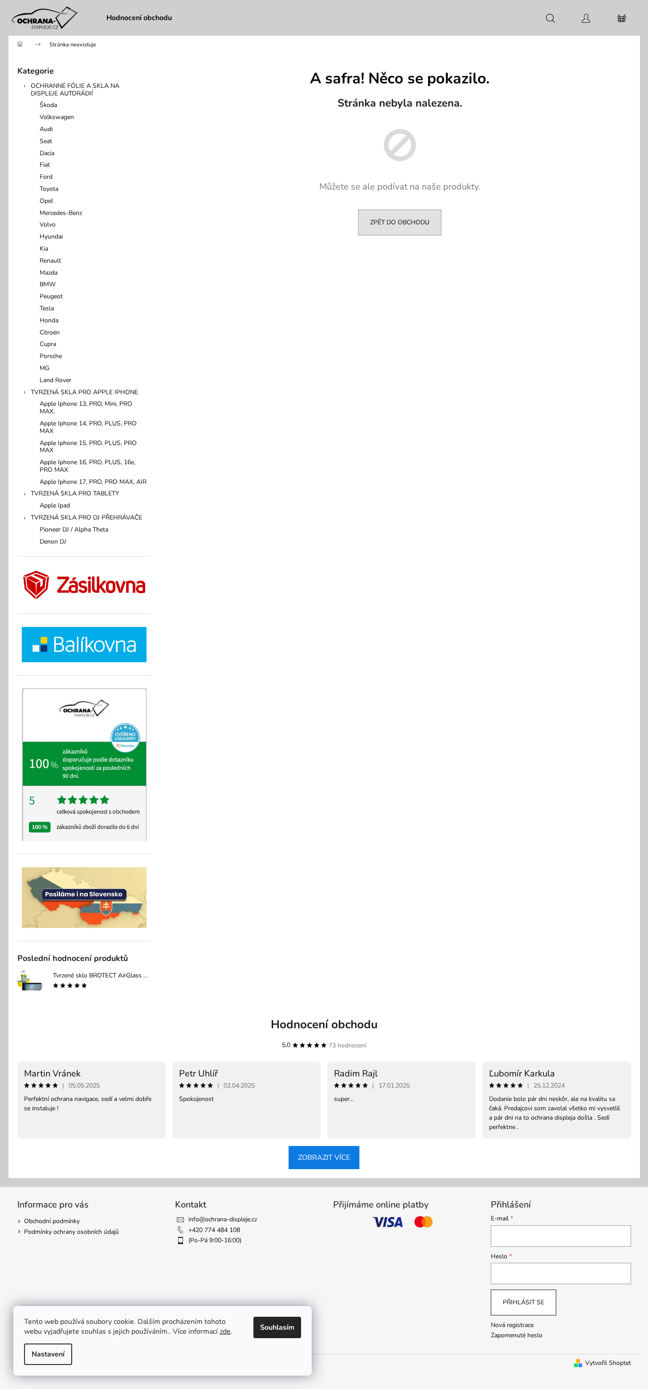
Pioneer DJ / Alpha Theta (74, 529)
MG (44, 368)
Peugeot (51, 296)
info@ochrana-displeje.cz (222, 1219)
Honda (49, 320)
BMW (48, 284)
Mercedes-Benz (61, 213)
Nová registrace (512, 1325)
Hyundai (51, 236)
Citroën (50, 332)
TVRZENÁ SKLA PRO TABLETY (75, 493)
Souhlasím (277, 1327)
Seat (46, 141)
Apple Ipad (55, 505)
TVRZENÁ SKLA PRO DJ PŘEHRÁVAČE (86, 517)
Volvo (48, 224)
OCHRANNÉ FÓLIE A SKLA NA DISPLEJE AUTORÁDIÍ (75, 90)
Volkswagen (57, 117)
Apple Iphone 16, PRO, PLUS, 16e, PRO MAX (87, 466)
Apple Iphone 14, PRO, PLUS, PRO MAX (88, 427)
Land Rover (55, 380)
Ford (46, 177)
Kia (44, 248)
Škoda (48, 105)
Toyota (49, 189)
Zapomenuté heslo (516, 1335)
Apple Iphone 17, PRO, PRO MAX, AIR (93, 482)
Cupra (48, 344)
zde (225, 1331)
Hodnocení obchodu (324, 1024)
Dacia (47, 153)
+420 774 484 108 (214, 1230)
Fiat (45, 165)
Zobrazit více (324, 1157)
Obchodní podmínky (52, 1221)
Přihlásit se (523, 1302)
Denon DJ (53, 541)
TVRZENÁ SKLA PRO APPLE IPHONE (84, 392)
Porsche (51, 356)
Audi (46, 129)
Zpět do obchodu (399, 222)
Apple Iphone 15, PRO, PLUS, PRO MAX (88, 447)
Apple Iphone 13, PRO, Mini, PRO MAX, (86, 408)
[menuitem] (139, 18)
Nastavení (48, 1354)
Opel (46, 201)
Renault (50, 260)
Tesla (47, 308)
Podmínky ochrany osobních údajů (71, 1232)
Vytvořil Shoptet (608, 1363)
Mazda (48, 272)
